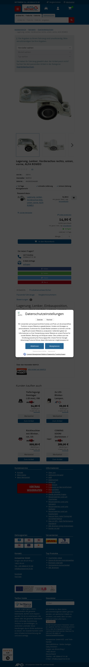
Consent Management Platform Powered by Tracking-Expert (46, 354)
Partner (49, 320)
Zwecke (40, 320)
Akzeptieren (54, 346)
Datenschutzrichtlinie (40, 351)
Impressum (51, 351)
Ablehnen (34, 346)
